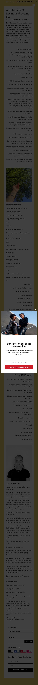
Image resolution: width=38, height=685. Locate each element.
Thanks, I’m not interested (19, 374)
